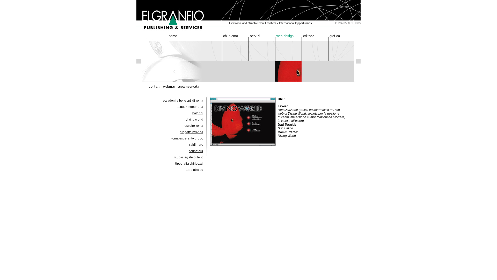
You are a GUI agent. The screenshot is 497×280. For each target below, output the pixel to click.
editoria (308, 36)
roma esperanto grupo (187, 138)
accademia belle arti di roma (183, 100)
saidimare (196, 144)
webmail (169, 86)
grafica (335, 36)
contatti (154, 86)
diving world (194, 119)
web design (285, 36)
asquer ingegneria (190, 107)
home (173, 36)
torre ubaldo (194, 170)
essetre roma (194, 126)
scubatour (196, 151)
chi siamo (230, 36)
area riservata (188, 86)
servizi (255, 36)
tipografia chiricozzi (189, 163)
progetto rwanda (191, 132)
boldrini (197, 113)
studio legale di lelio (188, 157)
